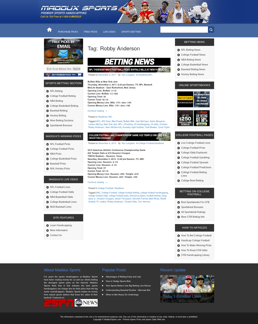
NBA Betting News (191, 59)
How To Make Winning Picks (196, 245)
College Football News (193, 54)
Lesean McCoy (95, 124)
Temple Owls (131, 201)
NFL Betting (56, 91)
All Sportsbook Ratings (193, 212)
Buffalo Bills (128, 121)
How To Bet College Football (196, 235)
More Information (59, 230)
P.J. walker (101, 201)
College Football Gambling (195, 157)
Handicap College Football (195, 240)
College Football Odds (62, 192)
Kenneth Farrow (140, 198)
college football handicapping (154, 192)
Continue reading (98, 110)
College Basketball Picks (63, 158)
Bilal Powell (117, 121)
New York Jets (110, 124)
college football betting (128, 192)
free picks (90, 31)
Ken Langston (128, 74)
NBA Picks (55, 154)
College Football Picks (62, 149)
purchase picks (68, 31)
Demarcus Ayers (137, 195)
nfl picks (163, 124)
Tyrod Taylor (164, 127)
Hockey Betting (58, 115)
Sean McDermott (113, 127)
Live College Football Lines (195, 143)
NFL (151, 74)
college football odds (98, 195)
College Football (146, 143)
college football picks (119, 195)
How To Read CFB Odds (194, 250)
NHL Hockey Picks (60, 168)
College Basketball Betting (64, 106)
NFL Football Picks (60, 144)
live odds (109, 31)
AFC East (106, 121)
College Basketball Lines (63, 202)
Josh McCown (142, 121)
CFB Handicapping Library (195, 255)
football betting (154, 195)
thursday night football (133, 127)
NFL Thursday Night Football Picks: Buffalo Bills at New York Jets (128, 69)
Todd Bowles (151, 127)
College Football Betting (63, 96)
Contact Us (56, 235)
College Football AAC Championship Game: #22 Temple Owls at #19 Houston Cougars (127, 137)
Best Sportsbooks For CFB (195, 202)
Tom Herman (144, 201)
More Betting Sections (61, 120)
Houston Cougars (105, 198)
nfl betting (128, 124)
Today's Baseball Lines (182, 296)
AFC (98, 121)
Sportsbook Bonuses (61, 125)
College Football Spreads (194, 162)
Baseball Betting (58, 110)
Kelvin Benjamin (157, 121)
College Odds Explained (194, 152)
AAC (98, 192)
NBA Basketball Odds (61, 197)
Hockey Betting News (192, 74)
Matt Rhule (154, 198)
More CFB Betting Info (193, 217)
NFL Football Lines (60, 187)
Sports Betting (131, 31)
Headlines (143, 74)
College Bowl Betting (192, 180)
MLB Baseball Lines (60, 207)
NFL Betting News (190, 50)
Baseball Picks (58, 163)
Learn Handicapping (61, 225)
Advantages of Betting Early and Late (123, 276)
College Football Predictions (196, 167)
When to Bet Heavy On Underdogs (122, 294)
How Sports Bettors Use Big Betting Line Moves (128, 285)
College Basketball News (194, 64)
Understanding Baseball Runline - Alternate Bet (128, 290)
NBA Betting (56, 101)
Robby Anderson (96, 127)
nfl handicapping (141, 124)
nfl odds (154, 124)
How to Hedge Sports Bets (118, 281)
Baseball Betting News (193, 69)
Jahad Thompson (123, 198)
